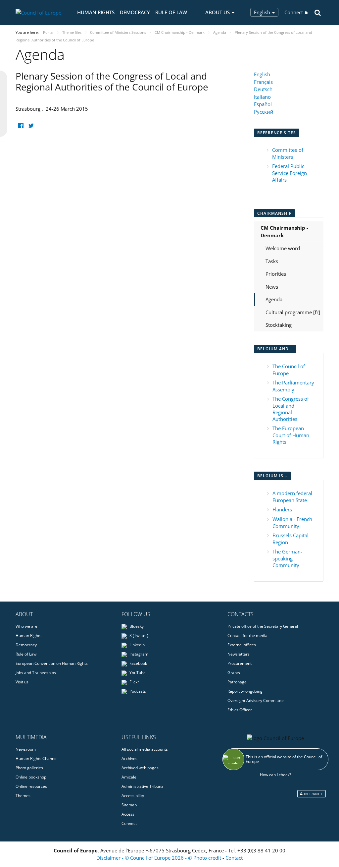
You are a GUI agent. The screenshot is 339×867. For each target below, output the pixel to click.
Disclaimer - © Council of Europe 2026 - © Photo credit (159, 857)
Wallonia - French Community (292, 522)
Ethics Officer (239, 710)
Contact (234, 857)
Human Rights (96, 12)
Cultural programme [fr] (293, 312)
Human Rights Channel (37, 758)
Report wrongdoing (245, 691)
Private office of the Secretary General (262, 626)
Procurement (239, 663)
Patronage (237, 682)
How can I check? (275, 775)
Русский (263, 111)
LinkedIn (136, 645)
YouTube (137, 672)
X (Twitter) (138, 635)
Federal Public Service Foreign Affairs (289, 173)
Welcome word (283, 248)
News (272, 286)
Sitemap (129, 805)
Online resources (31, 786)
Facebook (137, 663)
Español (263, 104)
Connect (293, 12)
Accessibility (132, 795)
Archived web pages (140, 768)
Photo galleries (29, 768)
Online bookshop (31, 777)
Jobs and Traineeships (36, 672)
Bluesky (136, 626)
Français (263, 82)
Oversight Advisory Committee (255, 700)
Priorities (276, 273)
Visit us (22, 682)
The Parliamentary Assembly (293, 386)
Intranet (313, 793)
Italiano (262, 96)
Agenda (274, 299)
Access (127, 814)
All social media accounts (144, 749)
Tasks (272, 261)
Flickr (133, 682)
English (262, 12)
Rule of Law (171, 12)
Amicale (128, 777)
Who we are (26, 626)
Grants (233, 672)
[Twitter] (31, 126)
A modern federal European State (292, 496)
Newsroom (26, 749)
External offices (241, 645)
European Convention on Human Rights (52, 663)
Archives (129, 758)
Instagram (138, 654)
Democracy (135, 12)
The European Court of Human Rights (290, 435)
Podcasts (137, 691)
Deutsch (263, 89)
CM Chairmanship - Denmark (284, 231)
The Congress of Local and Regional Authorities (290, 408)
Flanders (282, 509)
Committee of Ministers (287, 153)
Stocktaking (279, 324)
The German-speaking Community (287, 558)
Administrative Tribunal (143, 786)
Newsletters (238, 654)
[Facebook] (21, 126)
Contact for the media (247, 635)
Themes (23, 795)
